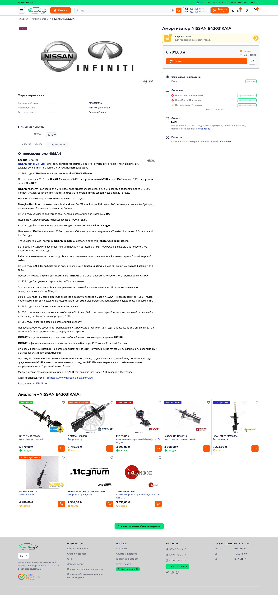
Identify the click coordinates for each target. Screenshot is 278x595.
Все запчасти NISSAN (31, 383)
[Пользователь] (232, 10)
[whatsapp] (177, 572)
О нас (70, 558)
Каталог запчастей (77, 548)
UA (201, 2)
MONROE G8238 (28, 491)
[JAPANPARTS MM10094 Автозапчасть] (236, 417)
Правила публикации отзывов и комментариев (85, 576)
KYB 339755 (122, 436)
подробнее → (205, 128)
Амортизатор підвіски (80, 494)
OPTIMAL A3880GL (78, 436)
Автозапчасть (220, 439)
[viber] (172, 572)
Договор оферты (76, 563)
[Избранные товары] (246, 10)
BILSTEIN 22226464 (29, 436)
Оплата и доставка (215, 2)
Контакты (255, 2)
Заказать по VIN (129, 569)
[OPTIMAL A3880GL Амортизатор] (90, 417)
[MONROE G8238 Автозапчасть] (42, 472)
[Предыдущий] (71, 417)
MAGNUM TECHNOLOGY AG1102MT (87, 491)
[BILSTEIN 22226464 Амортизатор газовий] (42, 417)
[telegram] (167, 572)
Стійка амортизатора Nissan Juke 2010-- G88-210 (138, 496)
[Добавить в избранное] (252, 61)
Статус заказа (123, 563)
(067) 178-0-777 (177, 554)
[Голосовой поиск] (172, 10)
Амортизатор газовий (31, 439)
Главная (23, 18)
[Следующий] (110, 417)
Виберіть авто (183, 36)
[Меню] (21, 10)
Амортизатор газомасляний (180, 439)
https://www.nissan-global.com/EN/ (72, 377)
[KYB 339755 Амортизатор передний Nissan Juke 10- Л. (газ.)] (139, 417)
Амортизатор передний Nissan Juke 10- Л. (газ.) (138, 441)
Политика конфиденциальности (85, 569)
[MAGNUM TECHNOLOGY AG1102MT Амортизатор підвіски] (90, 472)
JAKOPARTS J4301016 (175, 436)
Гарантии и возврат (237, 2)
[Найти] (178, 10)
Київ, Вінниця (27, 2)
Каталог (62, 10)
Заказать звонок (179, 566)
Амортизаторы (40, 18)
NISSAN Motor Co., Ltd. (31, 163)
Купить (178, 61)
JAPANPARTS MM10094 (225, 436)
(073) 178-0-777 (177, 560)
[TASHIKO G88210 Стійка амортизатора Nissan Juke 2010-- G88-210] (139, 472)
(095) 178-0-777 (177, 548)
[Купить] (61, 448)
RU (21, 555)
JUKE (50, 134)
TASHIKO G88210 (125, 491)
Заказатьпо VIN (222, 10)
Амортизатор (75, 439)
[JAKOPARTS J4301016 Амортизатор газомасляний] (187, 417)
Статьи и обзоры (76, 553)
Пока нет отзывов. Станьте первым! (139, 526)
